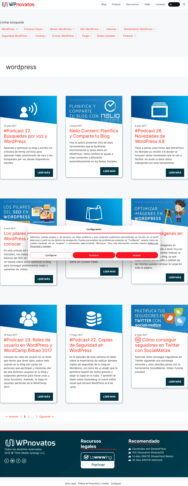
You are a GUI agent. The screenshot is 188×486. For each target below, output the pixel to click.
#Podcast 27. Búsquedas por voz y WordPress (25, 136)
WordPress (8, 29)
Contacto (160, 4)
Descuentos (132, 4)
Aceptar (137, 255)
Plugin (85, 35)
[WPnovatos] (18, 4)
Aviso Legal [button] (70, 483)
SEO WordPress (89, 29)
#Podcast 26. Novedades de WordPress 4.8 (150, 136)
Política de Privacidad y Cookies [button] (93, 483)
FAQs (147, 4)
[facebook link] (18, 461)
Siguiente (47, 416)
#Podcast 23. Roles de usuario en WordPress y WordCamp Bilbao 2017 (28, 345)
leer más (44, 172)
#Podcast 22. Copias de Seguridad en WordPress (91, 345)
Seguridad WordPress (14, 35)
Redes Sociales (106, 35)
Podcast (116, 4)
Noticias (111, 29)
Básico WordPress (61, 29)
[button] (184, 4)
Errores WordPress (63, 35)
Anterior (12, 416)
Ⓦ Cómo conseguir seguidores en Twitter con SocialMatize (157, 345)
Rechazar (94, 255)
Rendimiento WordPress (138, 29)
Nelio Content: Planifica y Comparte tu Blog (93, 133)
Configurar (51, 255)
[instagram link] (6, 461)
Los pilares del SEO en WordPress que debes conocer (27, 239)
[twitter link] (12, 461)
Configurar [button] (116, 483)
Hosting (40, 35)
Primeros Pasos (33, 29)
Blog (103, 4)
